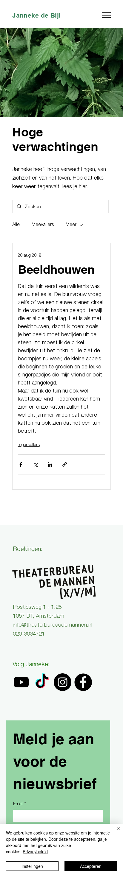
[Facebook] (83, 682)
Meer (71, 225)
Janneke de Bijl (36, 15)
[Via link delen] (64, 464)
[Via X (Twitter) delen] (35, 464)
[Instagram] (62, 682)
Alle (16, 225)
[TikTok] (42, 682)
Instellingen (32, 866)
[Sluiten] (114, 832)
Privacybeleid (35, 851)
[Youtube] (21, 682)
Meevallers (43, 225)
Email (19, 804)
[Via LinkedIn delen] (50, 464)
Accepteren (91, 866)
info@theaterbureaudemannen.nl (52, 625)
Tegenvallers (29, 445)
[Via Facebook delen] (21, 464)
